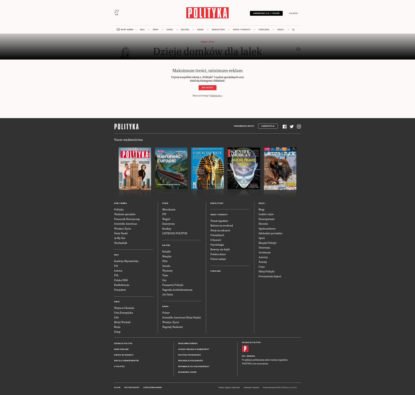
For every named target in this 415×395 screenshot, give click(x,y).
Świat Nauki (121, 233)
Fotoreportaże (267, 219)
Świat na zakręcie (220, 230)
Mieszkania (168, 209)
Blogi (261, 209)
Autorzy (263, 257)
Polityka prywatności (189, 355)
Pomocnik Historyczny (127, 219)
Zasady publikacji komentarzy (193, 349)
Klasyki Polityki (268, 243)
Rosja (117, 327)
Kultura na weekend (221, 225)
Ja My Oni (119, 238)
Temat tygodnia (219, 221)
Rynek (170, 30)
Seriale (166, 266)
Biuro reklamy (121, 349)
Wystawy (167, 270)
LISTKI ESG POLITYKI (174, 233)
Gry (164, 280)
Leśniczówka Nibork (152, 388)
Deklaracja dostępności (190, 361)
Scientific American (125, 223)
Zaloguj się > (216, 95)
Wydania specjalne (125, 214)
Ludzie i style (266, 214)
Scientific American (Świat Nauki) (181, 317)
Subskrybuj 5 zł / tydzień (266, 13)
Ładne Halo (236, 388)
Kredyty (166, 228)
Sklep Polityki (267, 271)
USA (116, 317)
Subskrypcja (268, 126)
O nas (262, 266)
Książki (166, 251)
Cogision (228, 388)
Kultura (185, 30)
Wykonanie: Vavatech (251, 388)
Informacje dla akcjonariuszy (193, 366)
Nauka (200, 30)
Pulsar (166, 312)
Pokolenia (264, 30)
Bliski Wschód (122, 322)
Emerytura (168, 223)
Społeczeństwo (267, 228)
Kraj (142, 30)
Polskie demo (218, 254)
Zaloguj (293, 13)
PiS (116, 266)
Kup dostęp (207, 88)
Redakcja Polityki (123, 343)
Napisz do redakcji (123, 355)
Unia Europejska (123, 312)
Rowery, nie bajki (220, 249)
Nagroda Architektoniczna (177, 290)
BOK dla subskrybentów (126, 361)
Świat (156, 30)
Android (251, 356)
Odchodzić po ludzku (270, 233)
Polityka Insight (131, 388)
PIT (164, 214)
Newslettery (218, 30)
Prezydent (120, 290)
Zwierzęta (264, 247)
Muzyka (166, 256)
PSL (116, 275)
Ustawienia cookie (187, 372)
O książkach (217, 235)
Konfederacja (121, 285)
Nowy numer (127, 30)
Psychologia (217, 244)
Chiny (117, 332)
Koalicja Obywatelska (126, 261)
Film (165, 261)
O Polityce (119, 366)
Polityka (119, 209)
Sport (262, 238)
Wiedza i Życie (122, 228)
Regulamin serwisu (188, 343)
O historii (215, 240)
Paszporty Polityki (172, 285)
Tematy (263, 262)
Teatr (165, 275)
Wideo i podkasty (241, 30)
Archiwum (265, 252)
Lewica (118, 270)
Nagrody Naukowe (172, 327)
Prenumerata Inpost (244, 126)
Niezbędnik (120, 243)
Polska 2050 (121, 280)
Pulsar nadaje (218, 259)
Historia (263, 223)
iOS (243, 356)
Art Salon (167, 294)
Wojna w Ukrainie (124, 308)
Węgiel (166, 219)
